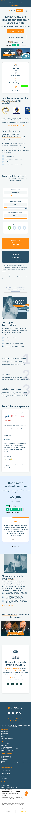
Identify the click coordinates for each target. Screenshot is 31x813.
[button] (4, 11)
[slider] (11, 195)
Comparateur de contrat (7, 738)
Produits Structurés (6, 756)
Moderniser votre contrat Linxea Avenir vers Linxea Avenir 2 (15, 763)
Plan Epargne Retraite (6, 757)
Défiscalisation (4, 759)
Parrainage (3, 775)
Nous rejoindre (4, 778)
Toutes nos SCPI (5, 744)
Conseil (2, 771)
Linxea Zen (3, 736)
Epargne (3, 761)
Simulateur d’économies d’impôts (9, 787)
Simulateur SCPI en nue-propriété (9, 748)
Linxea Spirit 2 (4, 733)
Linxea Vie (3, 735)
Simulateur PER (5, 785)
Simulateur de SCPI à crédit (8, 750)
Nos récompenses (5, 773)
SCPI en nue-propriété (6, 747)
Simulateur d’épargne (6, 784)
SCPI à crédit (4, 745)
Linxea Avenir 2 (4, 731)
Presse (2, 776)
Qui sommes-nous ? (6, 770)
